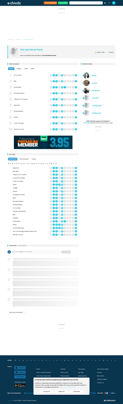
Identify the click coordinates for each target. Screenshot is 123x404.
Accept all (46, 391)
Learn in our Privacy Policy (67, 387)
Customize (76, 391)
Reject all (61, 391)
